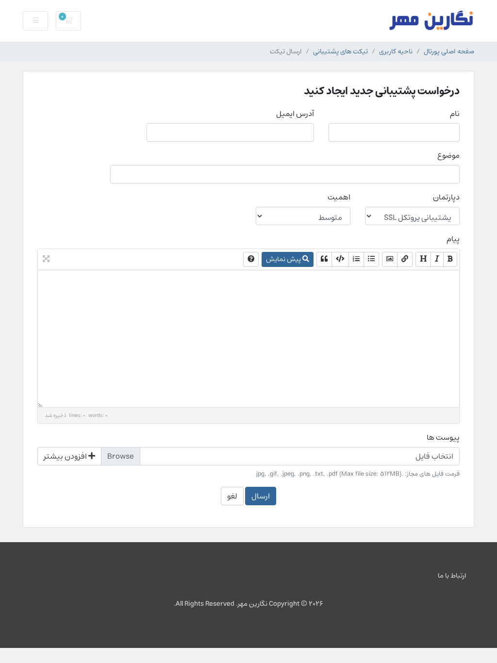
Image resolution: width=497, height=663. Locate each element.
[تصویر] (390, 259)
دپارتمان (446, 197)
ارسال (260, 496)
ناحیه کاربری (396, 51)
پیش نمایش (284, 259)
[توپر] (450, 259)
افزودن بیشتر (66, 456)
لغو (232, 496)
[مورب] (437, 259)
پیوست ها (443, 437)
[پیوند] (405, 259)
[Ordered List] (356, 259)
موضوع (448, 155)
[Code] (340, 259)
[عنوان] (423, 259)
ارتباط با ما (452, 575)
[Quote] (324, 259)
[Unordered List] (371, 259)
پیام (453, 239)
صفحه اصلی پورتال (449, 51)
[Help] (251, 259)
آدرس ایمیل (295, 113)
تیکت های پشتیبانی (340, 51)
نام (455, 113)
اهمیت (339, 197)
